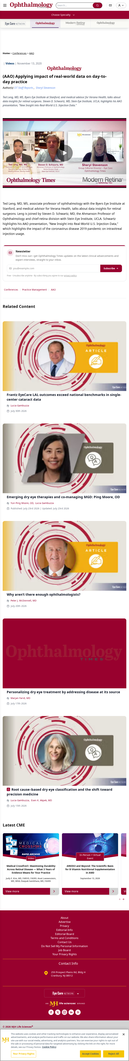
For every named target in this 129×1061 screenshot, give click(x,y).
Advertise (65, 922)
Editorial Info (64, 930)
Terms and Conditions (64, 938)
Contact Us (65, 942)
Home (6, 53)
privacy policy (70, 275)
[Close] (123, 1034)
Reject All (113, 1053)
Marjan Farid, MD (20, 698)
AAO (53, 289)
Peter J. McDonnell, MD (23, 600)
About (64, 918)
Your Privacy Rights (64, 954)
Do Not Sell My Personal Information (64, 946)
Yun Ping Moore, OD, (22, 503)
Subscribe (109, 268)
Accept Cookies (90, 1053)
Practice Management (34, 289)
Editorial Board (64, 934)
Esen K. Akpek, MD (41, 800)
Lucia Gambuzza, (20, 800)
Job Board (64, 950)
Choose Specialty (60, 14)
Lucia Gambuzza (20, 405)
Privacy (64, 926)
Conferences (19, 53)
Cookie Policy (49, 1047)
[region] (64, 1045)
